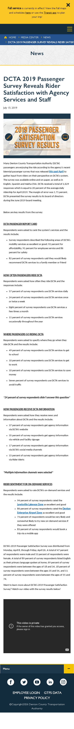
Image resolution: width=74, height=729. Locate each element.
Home (12, 38)
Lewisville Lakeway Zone (30, 504)
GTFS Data (52, 693)
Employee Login (26, 693)
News (47, 38)
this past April (56, 172)
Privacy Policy (37, 698)
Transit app (50, 13)
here (28, 13)
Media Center (30, 38)
